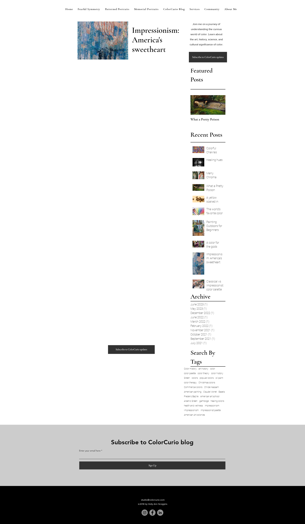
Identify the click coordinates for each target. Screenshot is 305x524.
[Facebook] (152, 513)
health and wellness (193, 405)
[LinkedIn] (160, 513)
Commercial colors (193, 387)
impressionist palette (211, 410)
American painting (192, 391)
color (212, 368)
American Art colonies (194, 415)
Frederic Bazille (191, 396)
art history (203, 368)
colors (195, 378)
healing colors (217, 401)
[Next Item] (220, 104)
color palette (190, 373)
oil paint (219, 378)
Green (187, 378)
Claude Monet (210, 391)
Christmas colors (207, 382)
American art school (210, 396)
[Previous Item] (195, 104)
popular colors (207, 378)
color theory (203, 373)
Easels (222, 391)
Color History (190, 368)
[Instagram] (145, 513)
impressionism (212, 405)
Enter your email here (90, 451)
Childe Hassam (211, 387)
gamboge (204, 401)
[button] (208, 57)
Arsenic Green (190, 401)
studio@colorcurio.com (153, 499)
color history (217, 373)
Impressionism (191, 410)
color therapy (190, 382)
